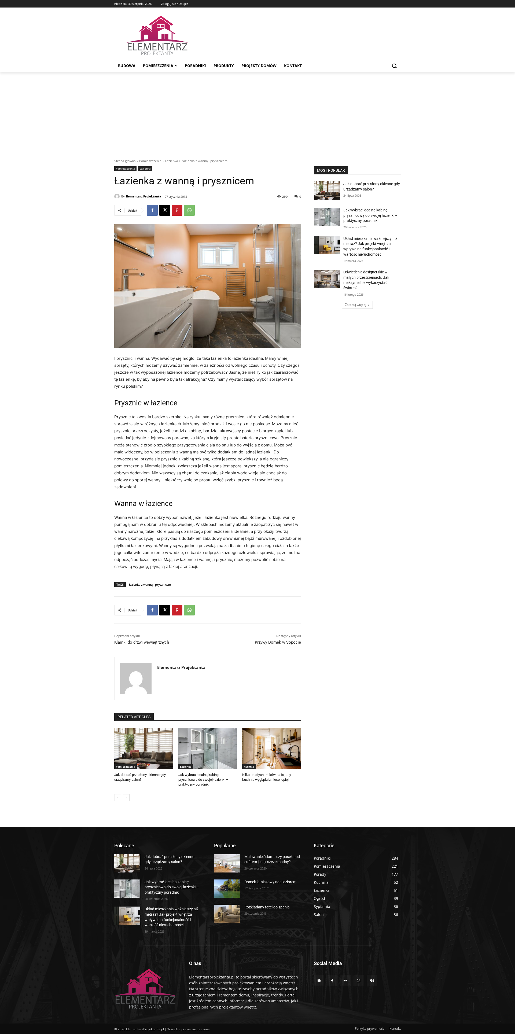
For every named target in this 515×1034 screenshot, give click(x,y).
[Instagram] (359, 981)
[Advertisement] (257, 112)
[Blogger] (319, 981)
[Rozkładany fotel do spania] (227, 914)
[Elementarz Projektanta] (117, 196)
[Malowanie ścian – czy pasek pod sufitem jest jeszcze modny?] (227, 863)
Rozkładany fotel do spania (267, 907)
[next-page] (126, 797)
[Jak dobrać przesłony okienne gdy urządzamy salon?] (143, 748)
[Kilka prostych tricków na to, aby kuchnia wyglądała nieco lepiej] (271, 748)
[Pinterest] (177, 210)
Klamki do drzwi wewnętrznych (141, 642)
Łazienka (171, 161)
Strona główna (125, 161)
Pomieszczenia (150, 161)
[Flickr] (345, 981)
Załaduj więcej (355, 304)
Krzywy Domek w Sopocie (278, 642)
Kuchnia (249, 766)
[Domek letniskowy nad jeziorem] (227, 888)
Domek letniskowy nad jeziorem (270, 882)
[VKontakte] (372, 981)
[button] (394, 65)
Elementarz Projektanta (143, 196)
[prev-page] (117, 797)
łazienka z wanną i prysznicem (150, 584)
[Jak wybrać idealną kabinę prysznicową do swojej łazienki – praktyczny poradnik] (207, 748)
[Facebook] (152, 210)
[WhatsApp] (189, 210)
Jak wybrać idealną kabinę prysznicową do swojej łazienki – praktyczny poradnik (203, 779)
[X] (164, 210)
